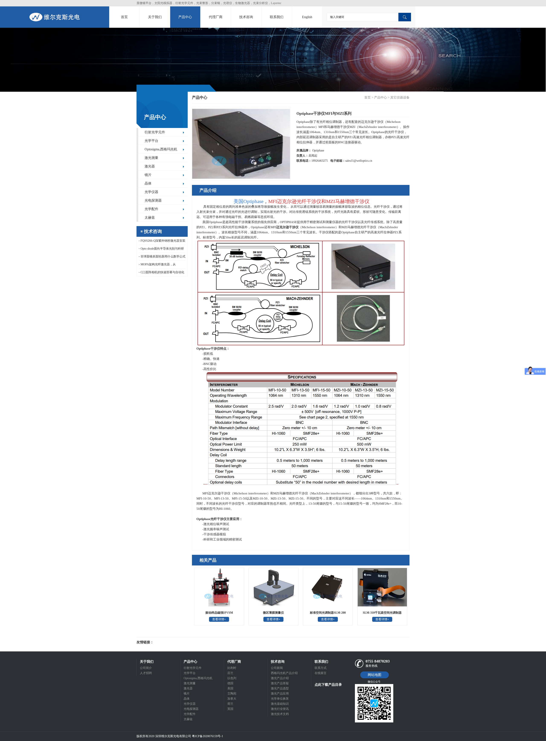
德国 (230, 683)
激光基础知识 (280, 703)
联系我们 (276, 17)
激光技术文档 (280, 714)
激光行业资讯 (280, 708)
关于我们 (155, 17)
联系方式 (321, 668)
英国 (230, 708)
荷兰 (230, 703)
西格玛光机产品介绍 (284, 673)
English (307, 17)
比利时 (231, 668)
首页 (124, 17)
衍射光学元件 (155, 132)
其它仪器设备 (400, 97)
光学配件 (151, 209)
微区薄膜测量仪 (273, 612)
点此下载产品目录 (328, 684)
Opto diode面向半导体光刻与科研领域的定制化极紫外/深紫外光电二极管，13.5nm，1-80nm (161, 250)
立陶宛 (231, 693)
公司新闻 (277, 668)
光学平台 (151, 140)
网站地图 (374, 675)
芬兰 (230, 673)
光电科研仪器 (166, 642)
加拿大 (231, 698)
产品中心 (185, 17)
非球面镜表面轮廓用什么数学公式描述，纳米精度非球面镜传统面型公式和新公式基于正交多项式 (162, 258)
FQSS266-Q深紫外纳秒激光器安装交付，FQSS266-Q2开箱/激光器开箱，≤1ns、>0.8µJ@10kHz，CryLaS (162, 242)
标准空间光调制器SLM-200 (328, 612)
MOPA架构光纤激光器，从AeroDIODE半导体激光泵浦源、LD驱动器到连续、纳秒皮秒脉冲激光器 (162, 266)
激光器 (150, 166)
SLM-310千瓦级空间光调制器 (382, 612)
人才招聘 (146, 673)
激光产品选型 (280, 688)
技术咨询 (246, 17)
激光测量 (151, 158)
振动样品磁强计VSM (219, 612)
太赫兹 (150, 217)
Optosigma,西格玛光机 (161, 149)
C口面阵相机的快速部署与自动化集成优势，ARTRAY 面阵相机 (161, 273)
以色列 (231, 678)
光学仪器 (151, 192)
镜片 (148, 175)
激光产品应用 (280, 693)
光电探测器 (153, 200)
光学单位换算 (280, 698)
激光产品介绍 (280, 678)
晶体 (148, 183)
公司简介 (146, 668)
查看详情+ (219, 619)
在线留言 (321, 673)
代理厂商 (215, 17)
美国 (230, 688)
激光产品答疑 (280, 683)
